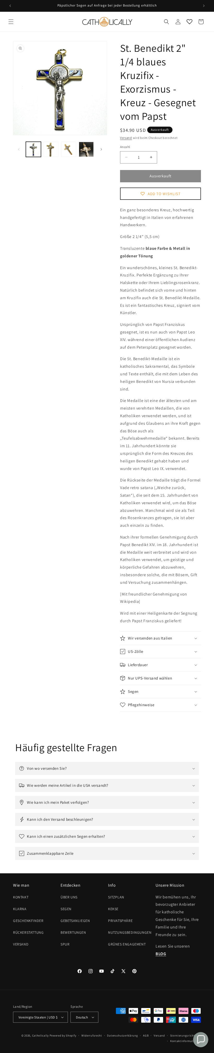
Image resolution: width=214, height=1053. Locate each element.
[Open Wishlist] (189, 21)
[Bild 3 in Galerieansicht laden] (68, 149)
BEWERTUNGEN (73, 932)
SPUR (65, 944)
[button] (11, 21)
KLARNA (20, 909)
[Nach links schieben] (19, 149)
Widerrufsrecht (91, 1035)
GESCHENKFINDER (28, 920)
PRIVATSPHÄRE (120, 920)
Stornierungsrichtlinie (185, 1035)
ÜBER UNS (69, 897)
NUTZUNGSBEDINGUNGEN (129, 932)
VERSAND (20, 944)
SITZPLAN (116, 897)
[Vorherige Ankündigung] (10, 6)
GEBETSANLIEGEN (75, 920)
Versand (126, 138)
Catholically (40, 1035)
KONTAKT (20, 897)
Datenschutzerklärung (122, 1035)
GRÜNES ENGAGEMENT (127, 944)
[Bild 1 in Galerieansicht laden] (33, 149)
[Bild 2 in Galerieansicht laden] (51, 149)
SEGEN (66, 909)
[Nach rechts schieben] (101, 149)
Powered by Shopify (63, 1035)
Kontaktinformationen (185, 1041)
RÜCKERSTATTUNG (28, 932)
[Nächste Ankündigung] (204, 6)
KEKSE (113, 909)
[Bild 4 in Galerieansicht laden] (86, 149)
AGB (145, 1035)
